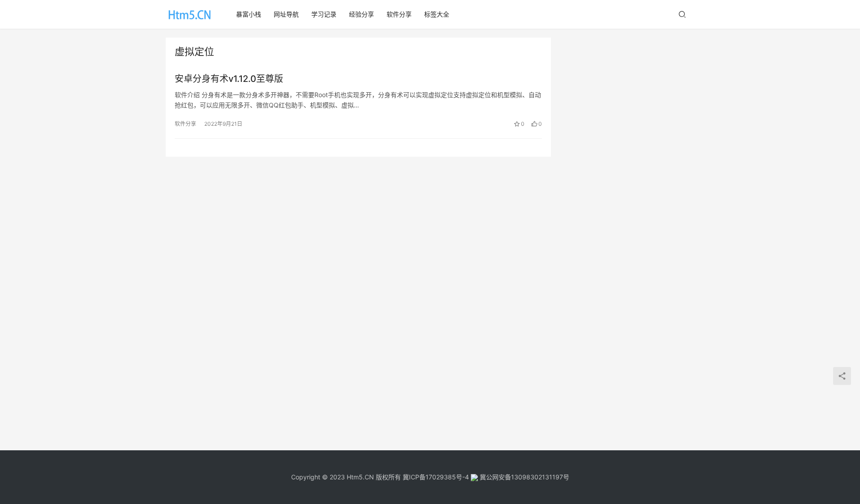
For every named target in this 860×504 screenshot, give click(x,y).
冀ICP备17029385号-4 (436, 477)
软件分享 (399, 14)
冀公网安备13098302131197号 (523, 477)
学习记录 (323, 14)
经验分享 (361, 14)
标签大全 (436, 14)
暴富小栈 (248, 14)
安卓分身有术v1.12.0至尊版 (229, 78)
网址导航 (286, 14)
